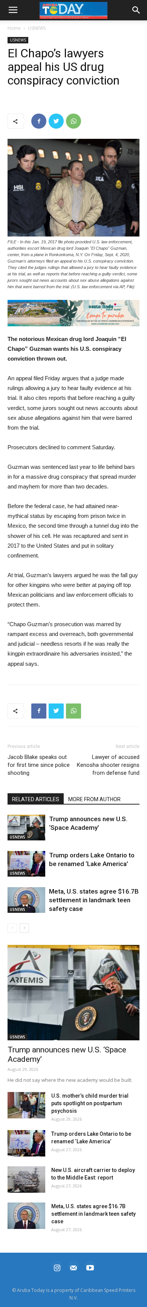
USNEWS (37, 28)
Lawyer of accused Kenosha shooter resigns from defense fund (108, 765)
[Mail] (73, 1267)
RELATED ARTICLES (35, 799)
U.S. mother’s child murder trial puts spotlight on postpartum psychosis (90, 1103)
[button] (73, 313)
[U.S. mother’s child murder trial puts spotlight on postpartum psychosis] (26, 1105)
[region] (73, 313)
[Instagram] (57, 1267)
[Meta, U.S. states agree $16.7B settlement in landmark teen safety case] (26, 900)
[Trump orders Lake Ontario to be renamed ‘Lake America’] (26, 864)
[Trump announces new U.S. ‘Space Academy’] (26, 828)
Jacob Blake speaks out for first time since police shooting (39, 765)
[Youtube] (90, 1267)
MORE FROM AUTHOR (94, 799)
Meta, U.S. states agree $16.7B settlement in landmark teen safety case (94, 900)
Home (14, 28)
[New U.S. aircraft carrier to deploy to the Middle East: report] (26, 1179)
